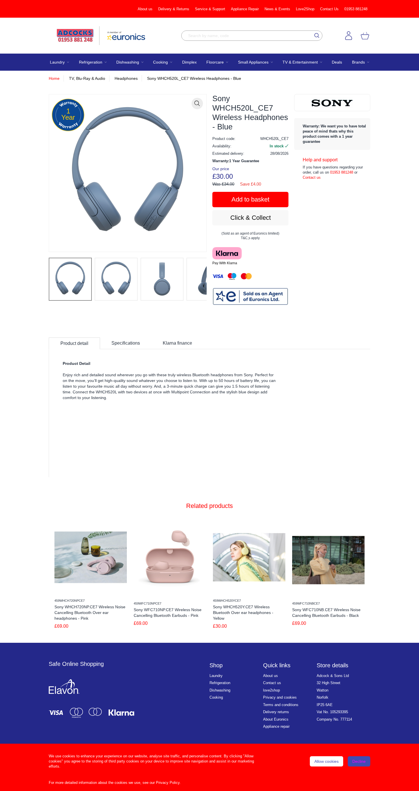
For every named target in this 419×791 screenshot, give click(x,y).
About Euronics (275, 719)
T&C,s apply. (250, 238)
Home (54, 78)
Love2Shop (305, 9)
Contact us (312, 177)
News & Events (277, 9)
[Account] (348, 35)
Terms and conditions (280, 705)
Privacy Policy (168, 782)
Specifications (125, 343)
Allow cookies (326, 761)
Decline (359, 761)
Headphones (126, 78)
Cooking (216, 697)
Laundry (216, 676)
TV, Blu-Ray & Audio (87, 78)
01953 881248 (355, 9)
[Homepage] (78, 35)
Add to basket (250, 199)
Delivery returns (276, 712)
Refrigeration (220, 683)
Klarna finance (177, 343)
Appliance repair (276, 726)
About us (145, 9)
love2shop (271, 690)
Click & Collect (250, 217)
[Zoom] (197, 103)
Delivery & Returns (173, 9)
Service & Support (210, 9)
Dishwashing (220, 690)
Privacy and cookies (280, 697)
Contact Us (329, 9)
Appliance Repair (245, 9)
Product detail (74, 343)
